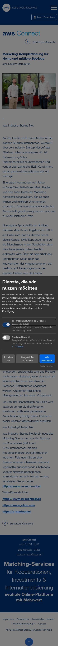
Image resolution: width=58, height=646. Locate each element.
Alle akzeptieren (47, 359)
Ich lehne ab (8, 359)
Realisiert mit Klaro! (47, 366)
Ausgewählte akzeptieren (27, 359)
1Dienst (17, 346)
